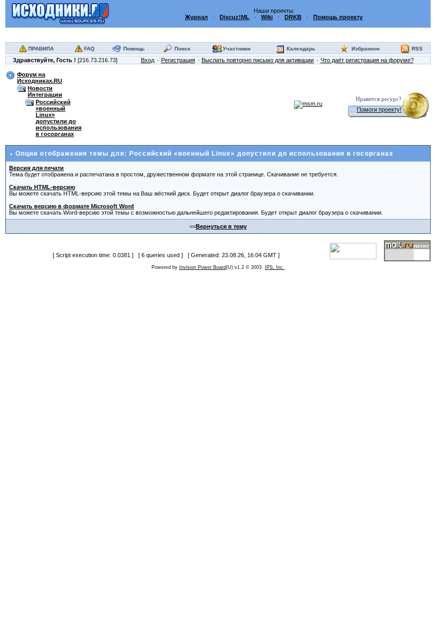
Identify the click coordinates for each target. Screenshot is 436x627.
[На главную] (60, 13)
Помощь (134, 49)
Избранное (365, 49)
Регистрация (178, 60)
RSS (417, 49)
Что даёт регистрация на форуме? (367, 60)
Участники (236, 49)
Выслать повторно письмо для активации (258, 60)
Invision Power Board (202, 267)
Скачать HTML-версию (42, 187)
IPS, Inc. (274, 267)
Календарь (301, 49)
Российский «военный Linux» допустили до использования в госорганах (58, 118)
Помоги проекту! (379, 109)
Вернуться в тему (221, 226)
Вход (147, 60)
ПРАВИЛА (41, 49)
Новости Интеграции (45, 91)
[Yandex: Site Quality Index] (357, 250)
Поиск (182, 49)
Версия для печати (36, 168)
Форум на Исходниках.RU (39, 77)
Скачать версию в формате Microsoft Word (71, 206)
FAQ (89, 49)
